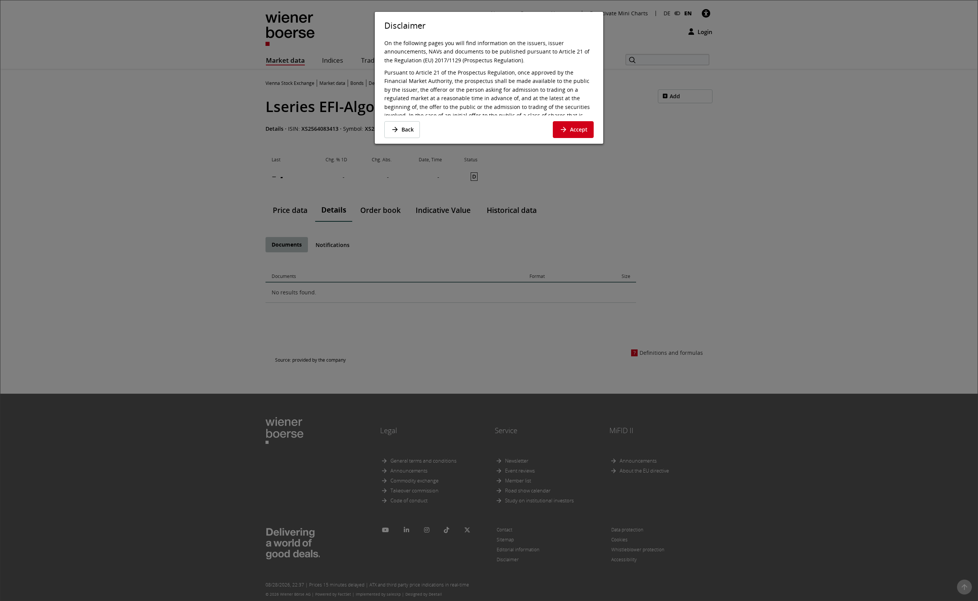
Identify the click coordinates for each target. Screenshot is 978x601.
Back (408, 129)
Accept (579, 129)
